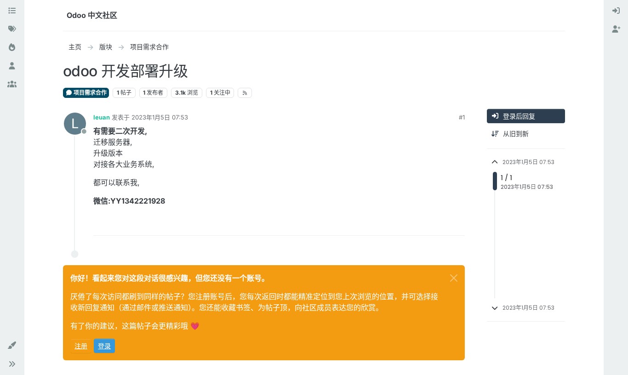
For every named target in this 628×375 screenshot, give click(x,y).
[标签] (12, 29)
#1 (462, 117)
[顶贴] (424, 224)
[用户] (12, 66)
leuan (101, 117)
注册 (80, 346)
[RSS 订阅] (245, 93)
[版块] (12, 11)
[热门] (12, 47)
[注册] (616, 29)
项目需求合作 (89, 92)
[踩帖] (457, 224)
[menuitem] (616, 11)
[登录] (616, 11)
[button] (12, 345)
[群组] (12, 84)
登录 (104, 346)
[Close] (454, 278)
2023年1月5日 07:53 (159, 117)
